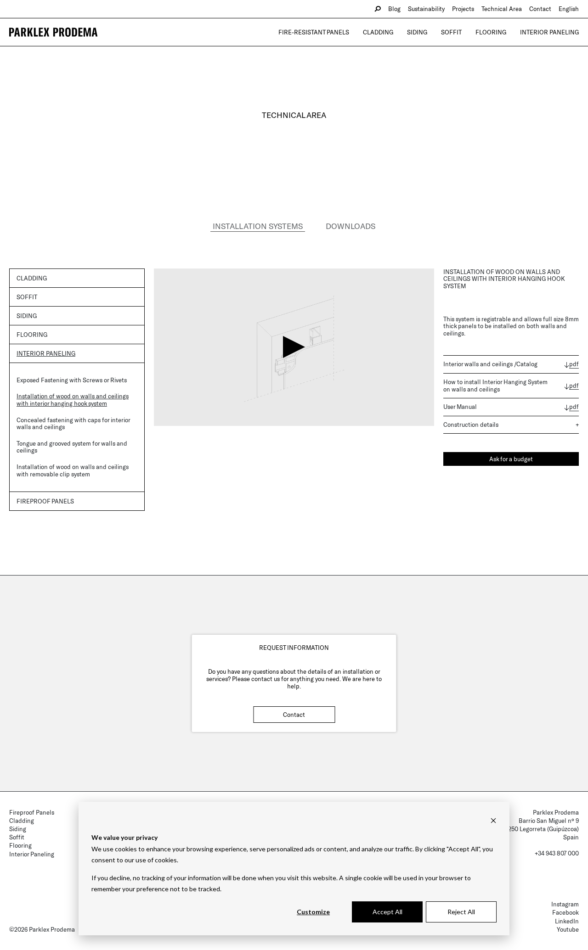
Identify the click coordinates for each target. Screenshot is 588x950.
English (569, 8)
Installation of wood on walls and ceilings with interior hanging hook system (73, 399)
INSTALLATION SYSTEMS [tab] (258, 225)
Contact (540, 8)
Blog (394, 8)
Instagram (565, 904)
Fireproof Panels (31, 812)
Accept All (387, 912)
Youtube (568, 929)
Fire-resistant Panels (313, 32)
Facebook (565, 912)
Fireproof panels (45, 501)
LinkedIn (567, 921)
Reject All (461, 912)
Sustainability (426, 8)
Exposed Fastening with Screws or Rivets (72, 380)
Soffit (451, 32)
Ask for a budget (511, 459)
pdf (574, 364)
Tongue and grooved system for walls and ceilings (72, 447)
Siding (417, 32)
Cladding (378, 32)
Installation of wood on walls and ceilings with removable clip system (73, 470)
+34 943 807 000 (557, 853)
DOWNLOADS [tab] (350, 225)
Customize (313, 912)
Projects (463, 8)
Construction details (470, 424)
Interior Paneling (549, 32)
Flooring (490, 32)
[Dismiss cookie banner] (493, 820)
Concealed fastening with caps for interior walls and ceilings (73, 423)
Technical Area (501, 8)
